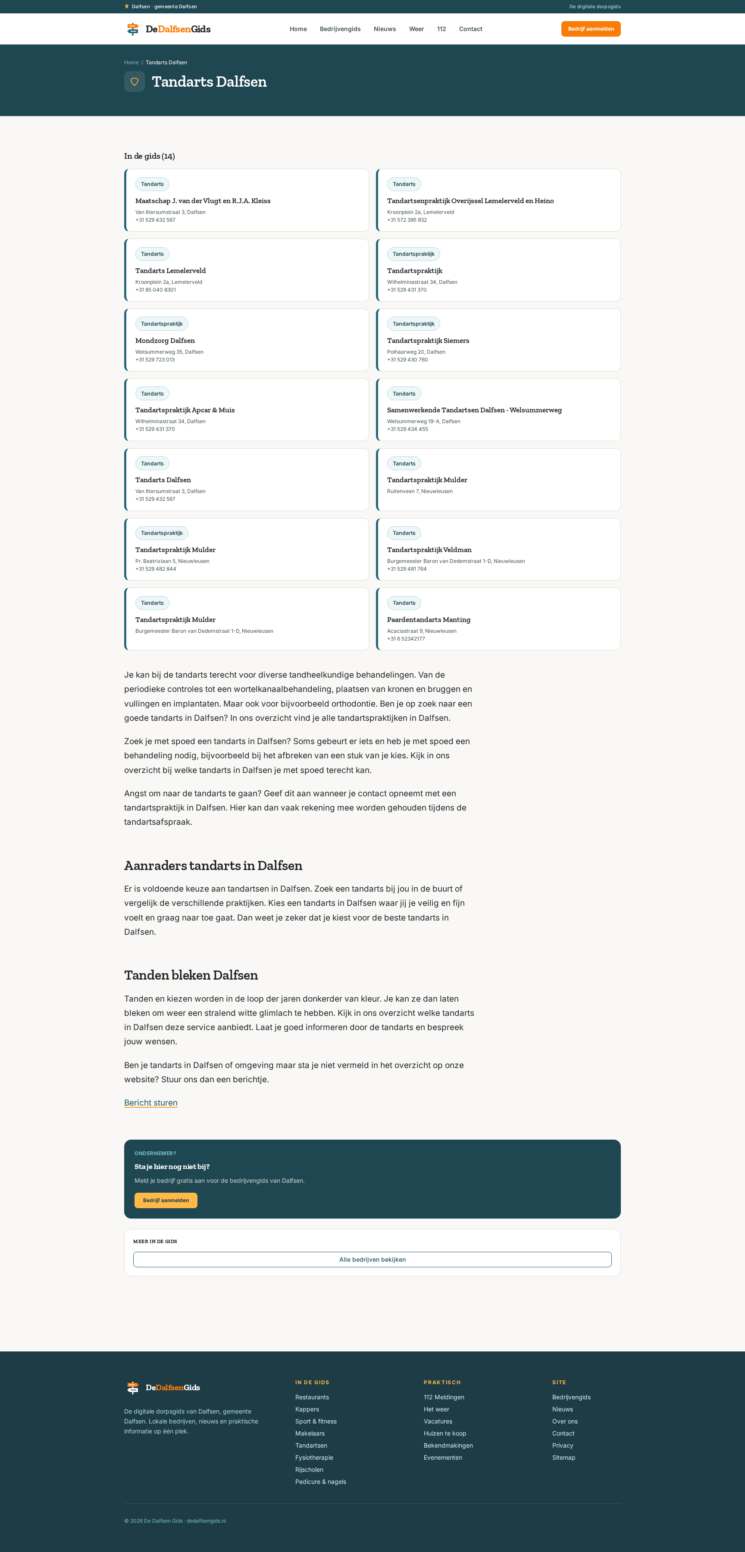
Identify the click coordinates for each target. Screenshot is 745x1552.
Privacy (562, 1445)
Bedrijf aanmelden (591, 28)
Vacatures (438, 1421)
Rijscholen (309, 1469)
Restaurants (312, 1397)
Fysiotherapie (314, 1457)
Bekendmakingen (448, 1445)
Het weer (436, 1409)
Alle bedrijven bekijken (372, 1259)
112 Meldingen (444, 1397)
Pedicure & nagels (320, 1481)
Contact (470, 28)
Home (298, 28)
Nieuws (385, 28)
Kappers (307, 1409)
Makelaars (310, 1433)
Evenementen (443, 1457)
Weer (416, 28)
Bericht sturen (151, 1103)
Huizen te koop (445, 1433)
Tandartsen (311, 1445)
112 (441, 28)
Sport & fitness (316, 1421)
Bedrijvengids (340, 28)
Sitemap (564, 1457)
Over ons (565, 1421)
